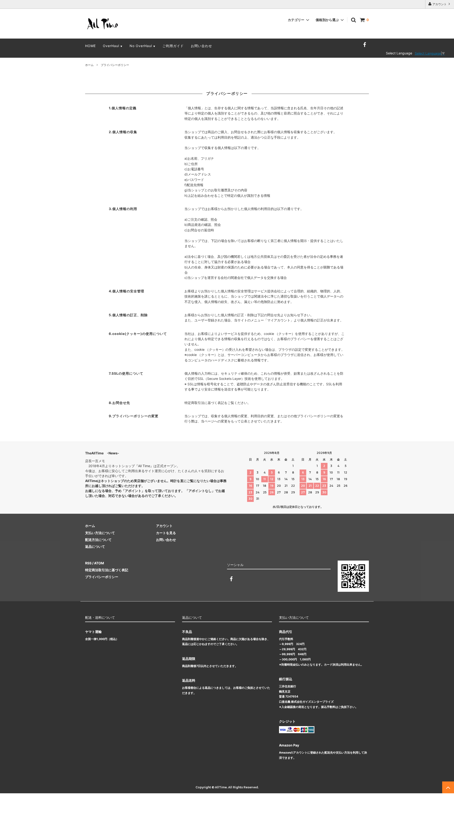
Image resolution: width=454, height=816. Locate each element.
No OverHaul (142, 46)
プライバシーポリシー (101, 577)
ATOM (99, 563)
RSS (88, 563)
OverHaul (112, 46)
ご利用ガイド (173, 46)
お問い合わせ (201, 46)
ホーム (89, 65)
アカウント (439, 4)
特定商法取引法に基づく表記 (106, 570)
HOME (90, 46)
